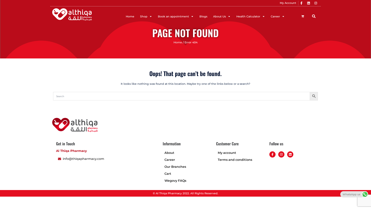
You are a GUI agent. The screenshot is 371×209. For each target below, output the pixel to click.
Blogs (203, 16)
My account (227, 153)
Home (130, 16)
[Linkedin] (308, 3)
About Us (219, 16)
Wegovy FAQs (175, 180)
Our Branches (175, 167)
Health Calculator (248, 16)
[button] (314, 16)
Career (275, 16)
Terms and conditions (235, 160)
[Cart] (303, 16)
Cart (167, 174)
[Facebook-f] (272, 154)
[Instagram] (316, 3)
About (169, 153)
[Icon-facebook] (301, 3)
